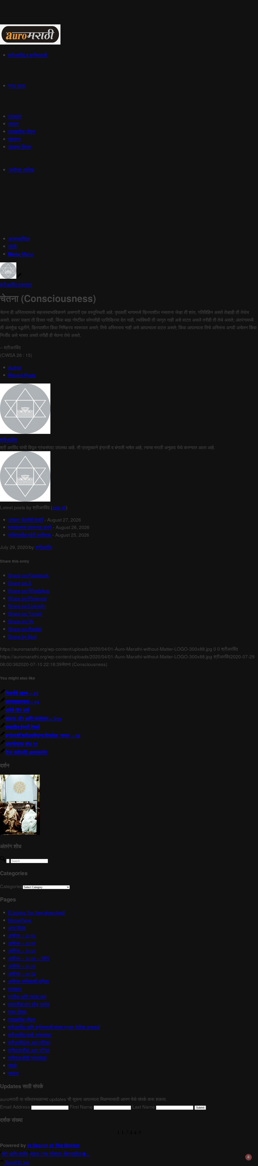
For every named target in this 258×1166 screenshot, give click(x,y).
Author (15, 367)
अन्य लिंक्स (17, 927)
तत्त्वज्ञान (15, 988)
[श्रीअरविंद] (25, 432)
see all (59, 507)
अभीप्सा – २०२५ (22, 965)
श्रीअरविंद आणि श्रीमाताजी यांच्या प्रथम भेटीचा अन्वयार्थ (54, 1027)
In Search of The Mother (53, 1145)
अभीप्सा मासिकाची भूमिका (28, 981)
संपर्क (12, 1065)
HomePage (19, 920)
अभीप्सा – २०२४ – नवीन (28, 958)
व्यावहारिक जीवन (21, 1019)
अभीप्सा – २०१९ (22, 943)
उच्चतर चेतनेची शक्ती (25, 519)
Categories (11, 886)
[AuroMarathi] (30, 42)
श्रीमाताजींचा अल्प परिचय (29, 1050)
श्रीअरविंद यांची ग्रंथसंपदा (29, 1034)
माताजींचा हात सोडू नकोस (29, 1004)
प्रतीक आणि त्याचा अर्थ (27, 996)
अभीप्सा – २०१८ (22, 935)
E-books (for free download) (37, 912)
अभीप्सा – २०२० (22, 950)
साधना (13, 1073)
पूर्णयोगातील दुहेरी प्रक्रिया (29, 534)
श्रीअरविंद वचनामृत (16, 284)
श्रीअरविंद (8, 439)
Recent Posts (22, 375)
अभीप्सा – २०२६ (22, 973)
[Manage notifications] (248, 1157)
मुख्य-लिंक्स (17, 1011)
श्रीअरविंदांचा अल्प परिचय (29, 1042)
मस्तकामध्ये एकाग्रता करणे (30, 527)
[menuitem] (133, 66)
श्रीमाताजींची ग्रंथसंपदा (27, 1057)
